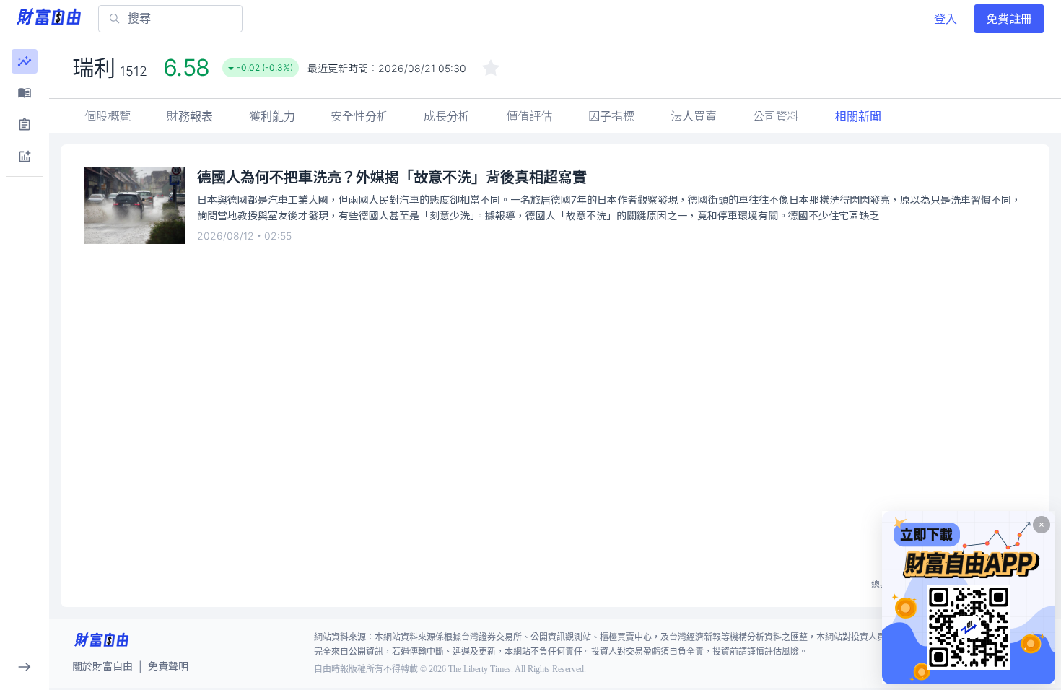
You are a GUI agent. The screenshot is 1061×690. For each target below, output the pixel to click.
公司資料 (776, 116)
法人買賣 (694, 116)
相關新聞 (858, 116)
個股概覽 (107, 116)
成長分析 (447, 116)
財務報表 (190, 116)
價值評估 (529, 116)
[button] (25, 61)
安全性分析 (359, 116)
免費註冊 (1009, 19)
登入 (945, 19)
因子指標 (611, 116)
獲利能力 (272, 116)
